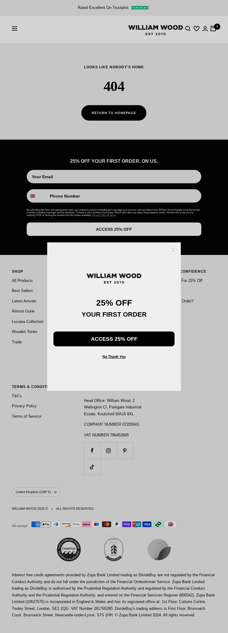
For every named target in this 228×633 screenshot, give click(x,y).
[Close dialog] (173, 250)
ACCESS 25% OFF (114, 339)
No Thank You (114, 357)
